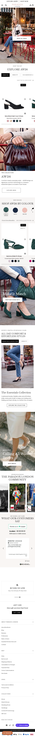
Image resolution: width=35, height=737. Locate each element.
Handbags (4, 708)
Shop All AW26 (22, 38)
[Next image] (25, 99)
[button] (3, 548)
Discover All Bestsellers (23, 220)
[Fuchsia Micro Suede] (30, 261)
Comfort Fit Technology (7, 711)
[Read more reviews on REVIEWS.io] (25, 565)
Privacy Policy (5, 688)
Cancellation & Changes (8, 664)
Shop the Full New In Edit (24, 80)
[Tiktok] (10, 725)
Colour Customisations (7, 670)
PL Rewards (4, 636)
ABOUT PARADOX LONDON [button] (9, 622)
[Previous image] (3, 99)
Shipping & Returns (6, 662)
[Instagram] (13, 725)
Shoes (3, 699)
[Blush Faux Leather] (8, 121)
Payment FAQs (5, 667)
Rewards (8, 733)
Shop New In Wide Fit (21, 44)
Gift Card (3, 713)
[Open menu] (2, 5)
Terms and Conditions (7, 685)
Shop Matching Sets (12, 300)
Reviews (3, 633)
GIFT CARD (17, 612)
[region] (17, 548)
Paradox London (16, 730)
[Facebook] (6, 725)
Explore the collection (17, 405)
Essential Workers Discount (8, 641)
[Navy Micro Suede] (33, 261)
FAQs (2, 656)
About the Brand (5, 627)
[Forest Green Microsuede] (19, 261)
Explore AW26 (11, 190)
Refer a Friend (5, 639)
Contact (3, 644)
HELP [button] (2, 651)
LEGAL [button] (3, 679)
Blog (2, 630)
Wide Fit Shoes (5, 702)
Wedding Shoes (5, 705)
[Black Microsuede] (20, 121)
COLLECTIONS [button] (5, 694)
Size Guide (4, 673)
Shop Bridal (12, 463)
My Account (4, 659)
